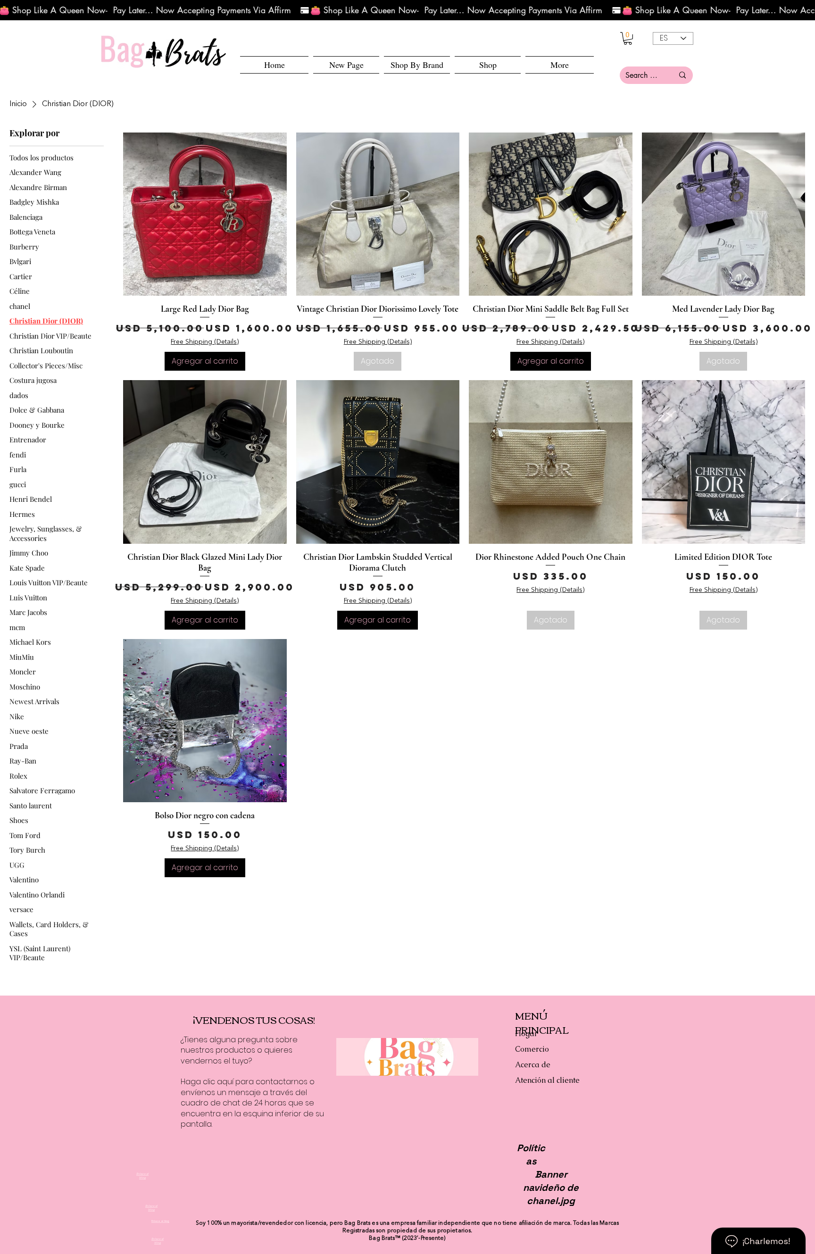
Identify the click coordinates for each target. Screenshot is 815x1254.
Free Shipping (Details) (205, 342)
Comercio (532, 1049)
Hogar (526, 1033)
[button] (487, 65)
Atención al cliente (547, 1080)
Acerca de (532, 1065)
